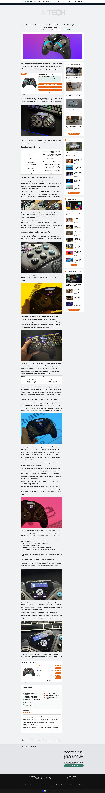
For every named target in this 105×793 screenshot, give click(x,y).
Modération (47, 784)
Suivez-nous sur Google (57, 29)
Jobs (54, 786)
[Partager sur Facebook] (66, 29)
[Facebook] (30, 778)
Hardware (39, 4)
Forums (68, 1)
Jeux (31, 1)
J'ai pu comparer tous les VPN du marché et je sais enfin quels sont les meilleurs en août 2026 (78, 304)
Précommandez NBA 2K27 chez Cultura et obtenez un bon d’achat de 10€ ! (78, 259)
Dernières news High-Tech (74, 192)
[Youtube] (38, 778)
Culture (57, 1)
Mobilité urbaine (33, 4)
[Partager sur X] (69, 29)
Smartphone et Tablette (25, 4)
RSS (51, 786)
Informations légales (33, 784)
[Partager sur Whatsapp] (68, 29)
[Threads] (47, 778)
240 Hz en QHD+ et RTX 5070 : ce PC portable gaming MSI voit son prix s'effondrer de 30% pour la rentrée (78, 253)
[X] (33, 778)
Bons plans (45, 1)
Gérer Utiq (67, 784)
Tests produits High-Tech (73, 133)
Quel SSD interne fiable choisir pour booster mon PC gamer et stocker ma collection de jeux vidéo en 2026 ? (78, 167)
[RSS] (41, 778)
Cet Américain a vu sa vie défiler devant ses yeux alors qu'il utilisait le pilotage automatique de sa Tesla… (73, 154)
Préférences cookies (74, 784)
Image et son (43, 4)
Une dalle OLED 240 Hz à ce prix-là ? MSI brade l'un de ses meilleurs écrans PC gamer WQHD (74, 213)
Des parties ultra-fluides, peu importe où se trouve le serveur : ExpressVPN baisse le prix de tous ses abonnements (78, 246)
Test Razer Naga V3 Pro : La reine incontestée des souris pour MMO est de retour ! (73, 111)
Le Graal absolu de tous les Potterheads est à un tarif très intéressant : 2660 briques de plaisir (78, 233)
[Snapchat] (50, 778)
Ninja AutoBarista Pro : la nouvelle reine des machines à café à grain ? (73, 78)
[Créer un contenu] (83, 21)
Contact (22, 784)
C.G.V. (43, 784)
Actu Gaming (37, 1)
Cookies (62, 784)
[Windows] (73, 778)
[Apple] (70, 778)
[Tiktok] (44, 778)
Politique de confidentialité (55, 784)
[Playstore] (67, 778)
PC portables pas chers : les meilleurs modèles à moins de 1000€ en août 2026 (78, 297)
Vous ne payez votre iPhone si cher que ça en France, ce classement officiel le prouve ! (78, 161)
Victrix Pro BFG (53, 184)
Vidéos (62, 1)
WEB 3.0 (57, 4)
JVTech (51, 1)
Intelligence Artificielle (51, 4)
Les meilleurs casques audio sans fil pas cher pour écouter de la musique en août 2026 (77, 291)
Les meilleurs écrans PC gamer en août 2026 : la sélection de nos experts (74, 285)
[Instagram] (36, 778)
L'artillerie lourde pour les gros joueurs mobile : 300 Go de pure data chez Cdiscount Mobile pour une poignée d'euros (78, 220)
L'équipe (26, 784)
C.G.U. (39, 784)
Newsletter (81, 784)
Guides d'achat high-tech (74, 309)
